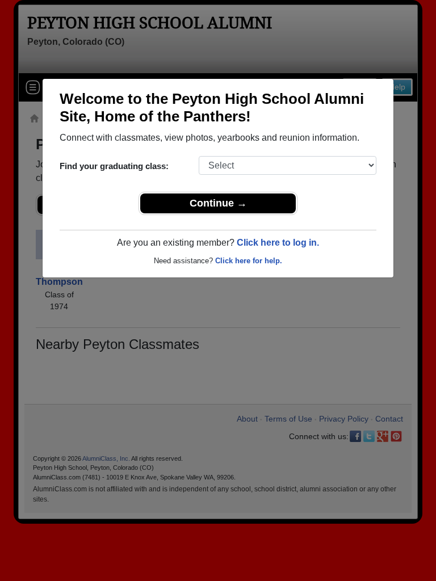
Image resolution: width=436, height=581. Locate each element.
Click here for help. (248, 260)
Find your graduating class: (114, 166)
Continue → (218, 203)
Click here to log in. (278, 242)
